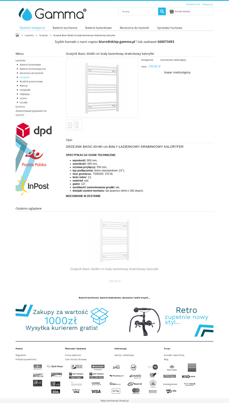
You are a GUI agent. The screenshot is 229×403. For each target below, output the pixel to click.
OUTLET (20, 115)
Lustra (23, 98)
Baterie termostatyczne (33, 68)
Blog (166, 359)
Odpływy (25, 94)
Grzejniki (25, 77)
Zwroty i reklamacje (124, 355)
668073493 (166, 41)
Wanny (23, 85)
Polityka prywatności (26, 359)
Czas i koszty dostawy (76, 359)
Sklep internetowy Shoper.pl (114, 400)
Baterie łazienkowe (30, 64)
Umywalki (25, 89)
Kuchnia (20, 106)
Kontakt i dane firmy (174, 355)
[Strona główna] (51, 14)
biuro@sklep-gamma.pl (117, 41)
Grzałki (23, 102)
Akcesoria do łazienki (31, 73)
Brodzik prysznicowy (31, 81)
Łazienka (20, 60)
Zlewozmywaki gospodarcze (31, 110)
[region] (114, 321)
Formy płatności (73, 355)
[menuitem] (32, 28)
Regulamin (21, 355)
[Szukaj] (162, 11)
